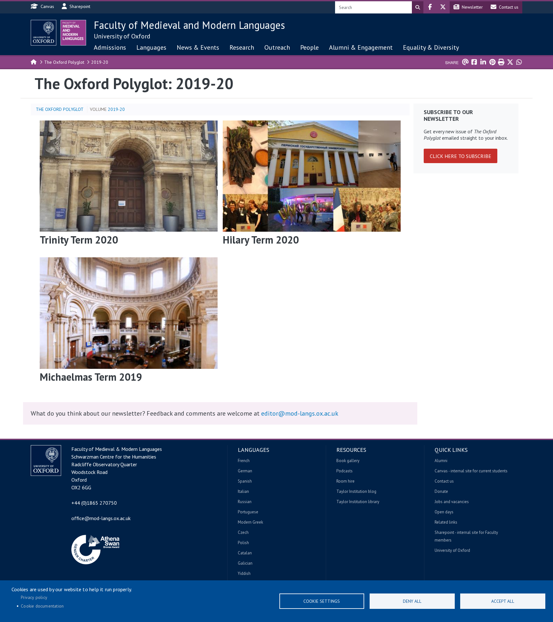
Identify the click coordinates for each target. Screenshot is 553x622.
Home (34, 61)
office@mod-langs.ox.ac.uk (101, 518)
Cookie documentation (42, 606)
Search (417, 7)
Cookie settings (321, 601)
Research (241, 47)
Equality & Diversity (431, 47)
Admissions (110, 47)
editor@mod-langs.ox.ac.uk (299, 413)
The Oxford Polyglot (64, 62)
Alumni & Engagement (361, 47)
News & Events (198, 47)
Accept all (502, 601)
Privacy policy (34, 597)
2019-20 (99, 62)
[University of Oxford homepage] (43, 33)
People (309, 47)
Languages (151, 47)
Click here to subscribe (460, 156)
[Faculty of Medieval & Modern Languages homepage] (73, 33)
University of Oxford (122, 36)
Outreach (277, 47)
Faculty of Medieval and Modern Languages (189, 25)
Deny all (412, 601)
